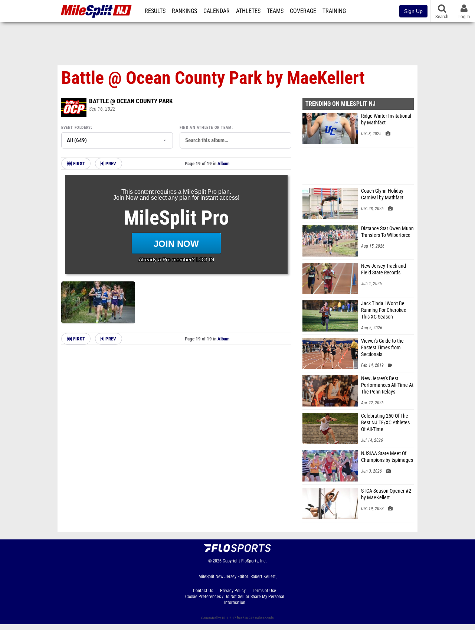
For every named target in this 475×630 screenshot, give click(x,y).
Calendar (216, 11)
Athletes (248, 11)
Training (334, 11)
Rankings (184, 11)
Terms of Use (264, 590)
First (78, 163)
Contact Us (203, 590)
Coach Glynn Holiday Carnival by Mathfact (382, 194)
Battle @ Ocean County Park (131, 101)
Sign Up (413, 11)
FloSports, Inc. (254, 561)
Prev (110, 163)
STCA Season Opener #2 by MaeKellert (386, 494)
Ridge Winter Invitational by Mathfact (386, 119)
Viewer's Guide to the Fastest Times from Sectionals (382, 348)
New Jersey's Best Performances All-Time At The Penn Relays (387, 385)
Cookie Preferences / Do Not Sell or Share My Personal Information (234, 599)
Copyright (231, 561)
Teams (275, 11)
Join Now (176, 244)
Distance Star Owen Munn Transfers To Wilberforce (387, 231)
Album (223, 163)
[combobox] (235, 140)
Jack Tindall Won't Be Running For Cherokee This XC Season (383, 310)
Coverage (303, 11)
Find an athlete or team (206, 127)
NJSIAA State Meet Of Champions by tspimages (387, 456)
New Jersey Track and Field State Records (383, 269)
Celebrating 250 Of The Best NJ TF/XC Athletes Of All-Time (385, 422)
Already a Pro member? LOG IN (176, 259)
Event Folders (76, 127)
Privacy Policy (233, 590)
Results (155, 11)
